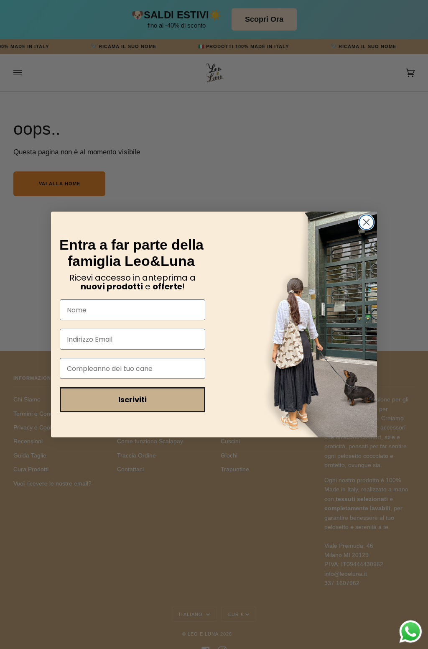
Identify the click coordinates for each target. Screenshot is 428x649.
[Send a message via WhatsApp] (410, 631)
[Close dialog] (366, 222)
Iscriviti (132, 399)
